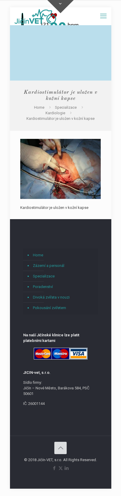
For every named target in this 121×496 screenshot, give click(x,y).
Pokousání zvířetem (49, 308)
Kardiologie (55, 113)
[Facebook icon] (54, 468)
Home (39, 107)
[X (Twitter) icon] (60, 468)
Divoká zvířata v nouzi (51, 297)
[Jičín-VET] (35, 16)
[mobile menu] (103, 16)
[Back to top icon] (60, 448)
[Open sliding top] (60, 6)
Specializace (66, 107)
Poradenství (43, 286)
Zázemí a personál (48, 265)
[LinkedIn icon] (67, 468)
